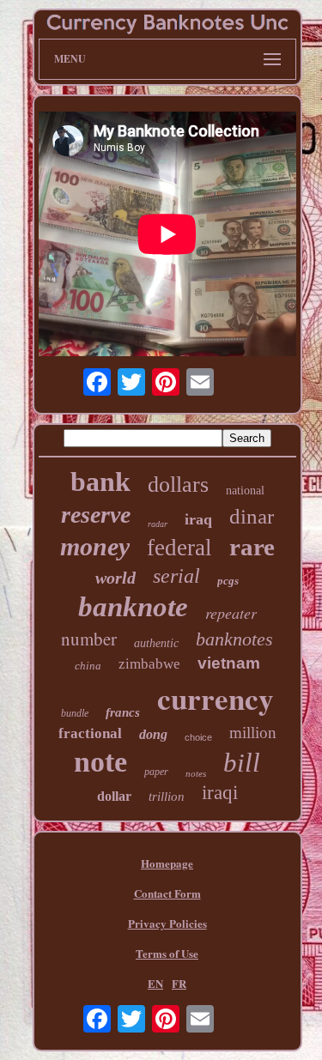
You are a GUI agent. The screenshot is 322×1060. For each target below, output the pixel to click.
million (252, 733)
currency (215, 698)
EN (155, 983)
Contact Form (167, 893)
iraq (198, 519)
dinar (251, 516)
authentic (156, 643)
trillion (167, 796)
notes (195, 773)
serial (176, 576)
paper (156, 772)
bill (241, 763)
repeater (231, 613)
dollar (114, 796)
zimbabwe (149, 664)
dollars (178, 484)
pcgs (228, 580)
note (100, 762)
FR (179, 983)
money (95, 546)
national (245, 490)
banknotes (234, 639)
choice (198, 737)
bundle (74, 713)
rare (252, 546)
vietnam (228, 663)
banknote (133, 606)
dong (153, 734)
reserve (96, 514)
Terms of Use (167, 953)
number (89, 639)
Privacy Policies (167, 923)
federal (179, 547)
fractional (90, 733)
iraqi (220, 792)
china (88, 665)
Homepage (167, 863)
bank (100, 481)
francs (123, 712)
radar (157, 524)
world (115, 577)
